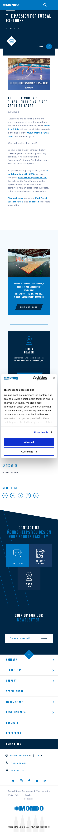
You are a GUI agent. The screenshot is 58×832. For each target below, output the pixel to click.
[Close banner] (54, 378)
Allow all (29, 442)
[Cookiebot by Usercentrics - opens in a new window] (34, 378)
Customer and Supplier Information (28, 795)
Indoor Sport (10, 472)
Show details (40, 432)
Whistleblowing (43, 791)
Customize (27, 451)
